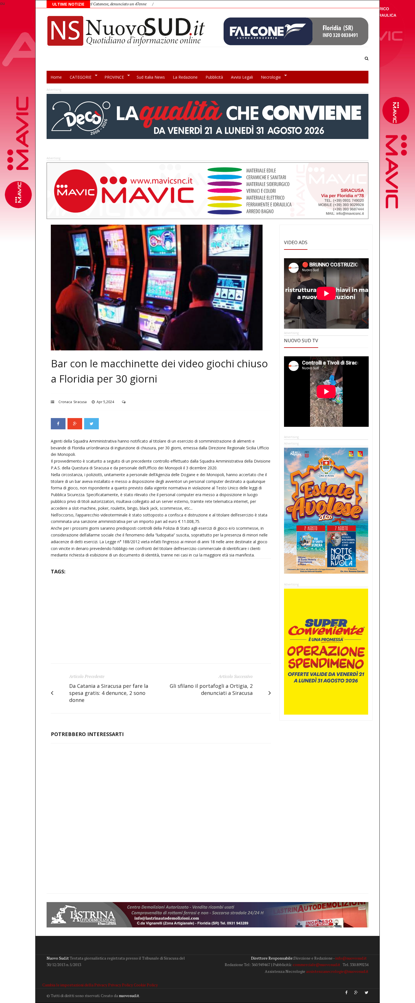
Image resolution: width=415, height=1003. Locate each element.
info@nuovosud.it (351, 958)
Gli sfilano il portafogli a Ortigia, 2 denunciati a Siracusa (211, 689)
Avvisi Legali (242, 77)
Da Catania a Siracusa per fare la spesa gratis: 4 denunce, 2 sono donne (108, 692)
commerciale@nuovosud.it (316, 964)
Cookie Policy (146, 984)
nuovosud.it (129, 995)
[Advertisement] (161, 621)
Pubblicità (214, 77)
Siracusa (80, 401)
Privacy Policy (120, 984)
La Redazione (185, 77)
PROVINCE (112, 77)
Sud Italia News (151, 77)
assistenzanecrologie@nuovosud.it (337, 971)
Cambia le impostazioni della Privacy (74, 984)
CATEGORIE (78, 77)
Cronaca (65, 401)
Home (56, 77)
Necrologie (269, 77)
